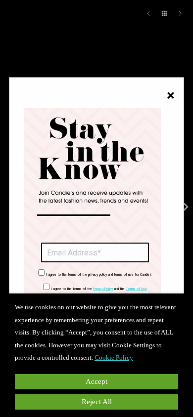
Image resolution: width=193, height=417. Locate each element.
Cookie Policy (114, 357)
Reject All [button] (97, 402)
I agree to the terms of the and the (99, 289)
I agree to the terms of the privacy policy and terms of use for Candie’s (99, 275)
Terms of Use (136, 289)
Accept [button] (96, 381)
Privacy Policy (103, 289)
